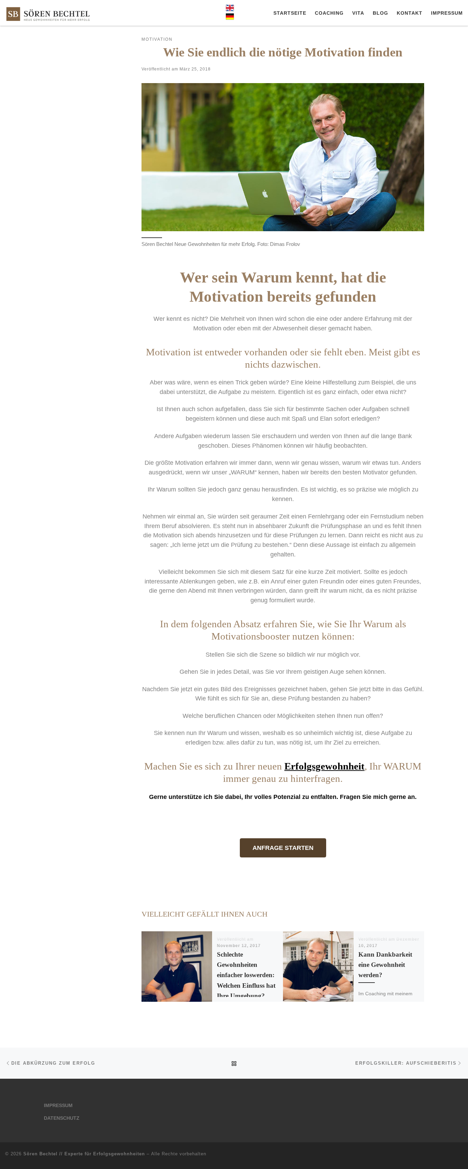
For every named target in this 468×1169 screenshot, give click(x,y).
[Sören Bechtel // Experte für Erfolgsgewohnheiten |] (48, 12)
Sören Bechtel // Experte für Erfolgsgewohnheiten (84, 1153)
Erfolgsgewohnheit (324, 766)
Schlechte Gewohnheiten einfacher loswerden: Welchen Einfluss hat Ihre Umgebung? (246, 975)
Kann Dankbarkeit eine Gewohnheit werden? (385, 964)
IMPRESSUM (58, 1105)
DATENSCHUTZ (61, 1118)
